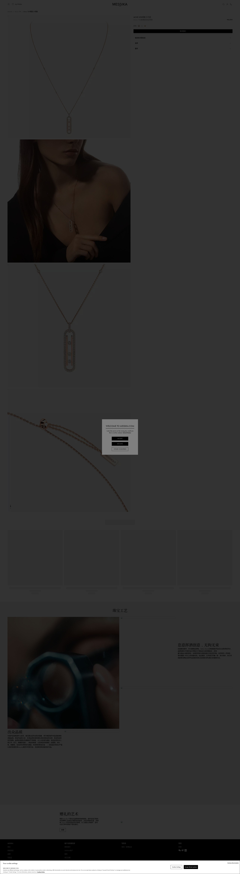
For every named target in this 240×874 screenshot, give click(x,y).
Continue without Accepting (233, 862)
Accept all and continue (191, 867)
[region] (120, 867)
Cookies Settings (176, 867)
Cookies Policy (41, 872)
